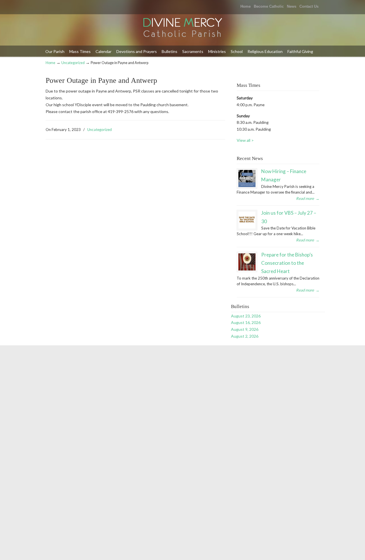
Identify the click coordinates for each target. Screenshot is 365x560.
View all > (245, 140)
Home (245, 6)
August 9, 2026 (244, 329)
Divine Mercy (182, 28)
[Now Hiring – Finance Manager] (247, 178)
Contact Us (309, 6)
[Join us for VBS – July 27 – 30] (247, 220)
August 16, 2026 (246, 322)
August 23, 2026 (246, 315)
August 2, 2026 (244, 336)
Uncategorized (73, 63)
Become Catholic (269, 6)
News (291, 6)
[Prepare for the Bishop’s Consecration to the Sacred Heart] (247, 261)
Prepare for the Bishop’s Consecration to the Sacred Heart (287, 263)
